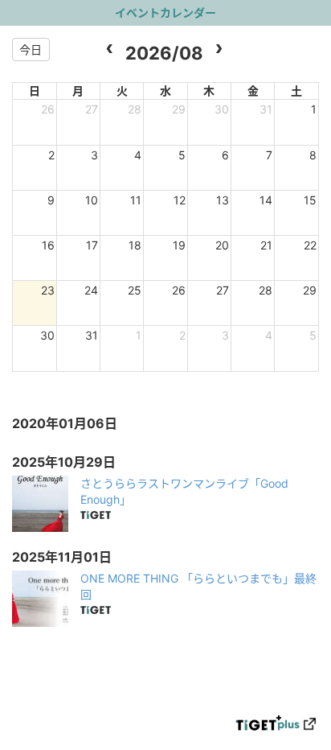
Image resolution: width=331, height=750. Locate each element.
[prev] (109, 49)
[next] (219, 49)
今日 (30, 49)
